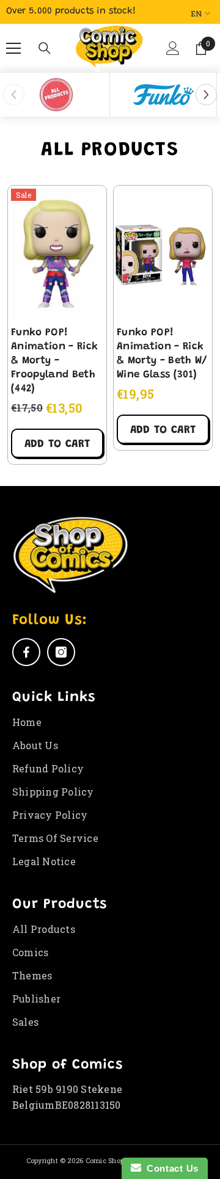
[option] (56, 95)
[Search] (44, 48)
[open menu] (13, 48)
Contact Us (170, 1168)
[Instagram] (61, 652)
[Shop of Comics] (56, 94)
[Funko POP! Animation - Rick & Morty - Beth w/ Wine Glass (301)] (163, 253)
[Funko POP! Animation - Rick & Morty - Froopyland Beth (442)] (57, 253)
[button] (170, 53)
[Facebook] (26, 652)
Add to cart (57, 444)
